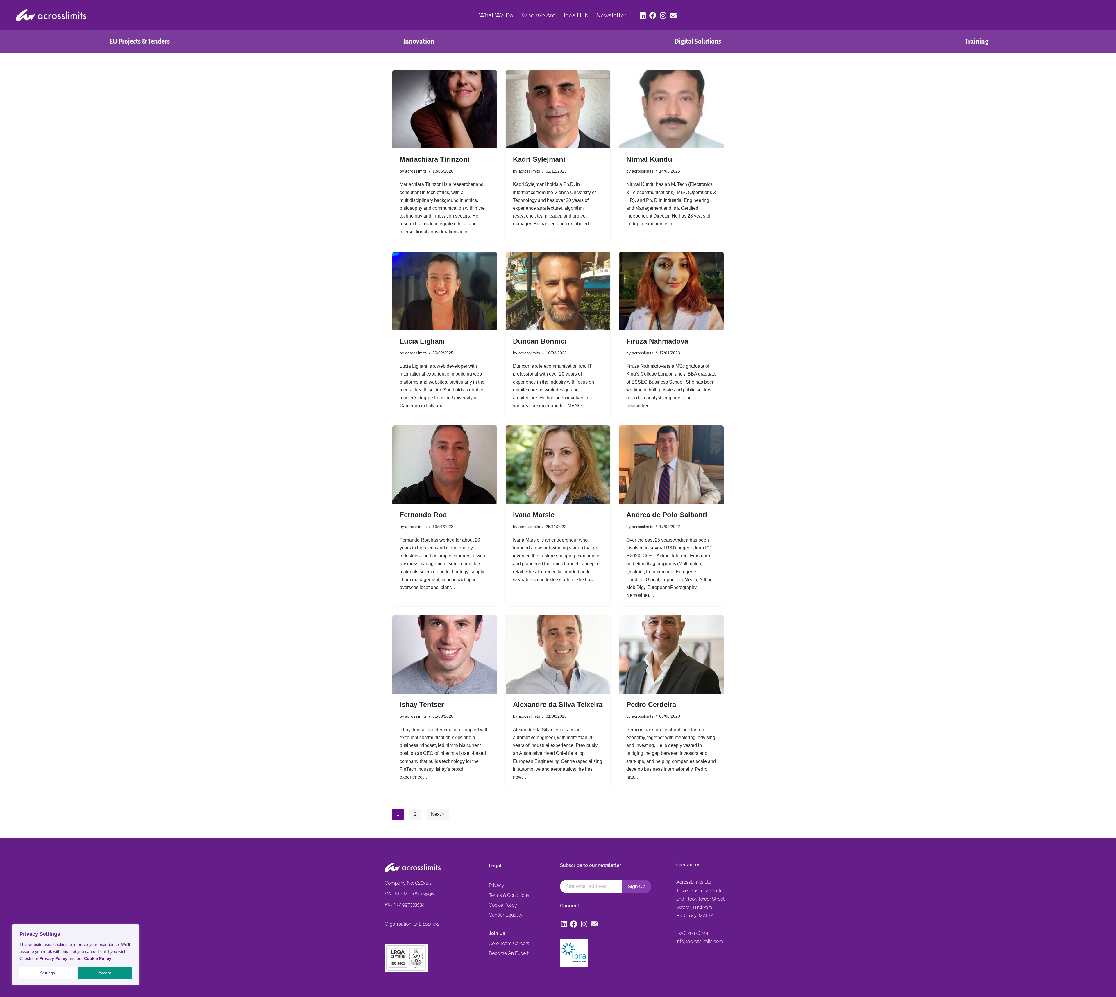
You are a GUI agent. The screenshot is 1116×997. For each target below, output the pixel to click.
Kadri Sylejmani (539, 159)
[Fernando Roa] (444, 464)
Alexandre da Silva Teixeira (557, 704)
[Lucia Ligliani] (444, 291)
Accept (105, 973)
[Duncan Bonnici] (558, 291)
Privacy (496, 885)
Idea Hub (576, 15)
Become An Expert (509, 953)
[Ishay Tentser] (444, 654)
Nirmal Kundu (649, 159)
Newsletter (611, 15)
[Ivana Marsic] (558, 464)
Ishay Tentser (422, 704)
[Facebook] (652, 15)
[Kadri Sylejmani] (558, 109)
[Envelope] (673, 15)
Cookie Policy (97, 958)
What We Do (496, 15)
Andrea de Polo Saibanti (666, 515)
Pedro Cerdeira (651, 704)
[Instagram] (662, 15)
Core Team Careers (509, 943)
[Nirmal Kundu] (671, 109)
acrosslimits (416, 171)
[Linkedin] (642, 15)
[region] (76, 954)
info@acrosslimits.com (699, 941)
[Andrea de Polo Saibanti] (671, 464)
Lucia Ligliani (422, 341)
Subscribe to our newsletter (590, 865)
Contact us (688, 864)
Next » (437, 814)
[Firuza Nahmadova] (671, 291)
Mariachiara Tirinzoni (435, 159)
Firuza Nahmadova (657, 341)
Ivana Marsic (534, 515)
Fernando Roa (423, 515)
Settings (47, 973)
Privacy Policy (53, 958)
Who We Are (538, 15)
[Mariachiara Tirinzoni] (444, 109)
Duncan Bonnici (539, 341)
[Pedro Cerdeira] (671, 654)
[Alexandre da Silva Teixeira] (558, 654)
